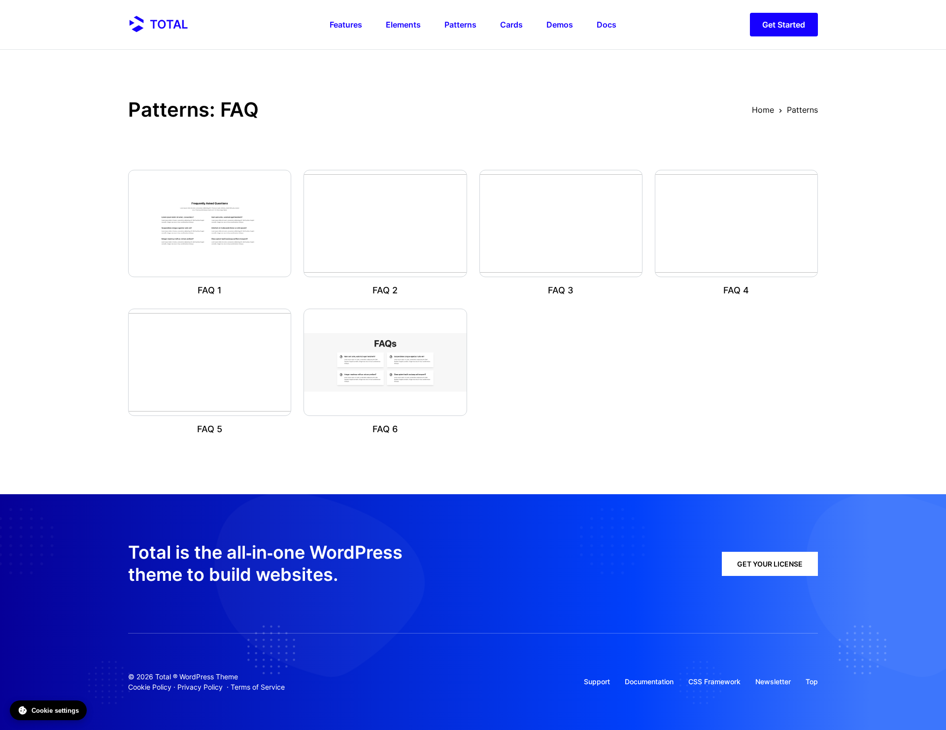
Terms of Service (258, 687)
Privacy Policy (200, 687)
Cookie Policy (149, 687)
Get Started (783, 25)
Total (169, 24)
